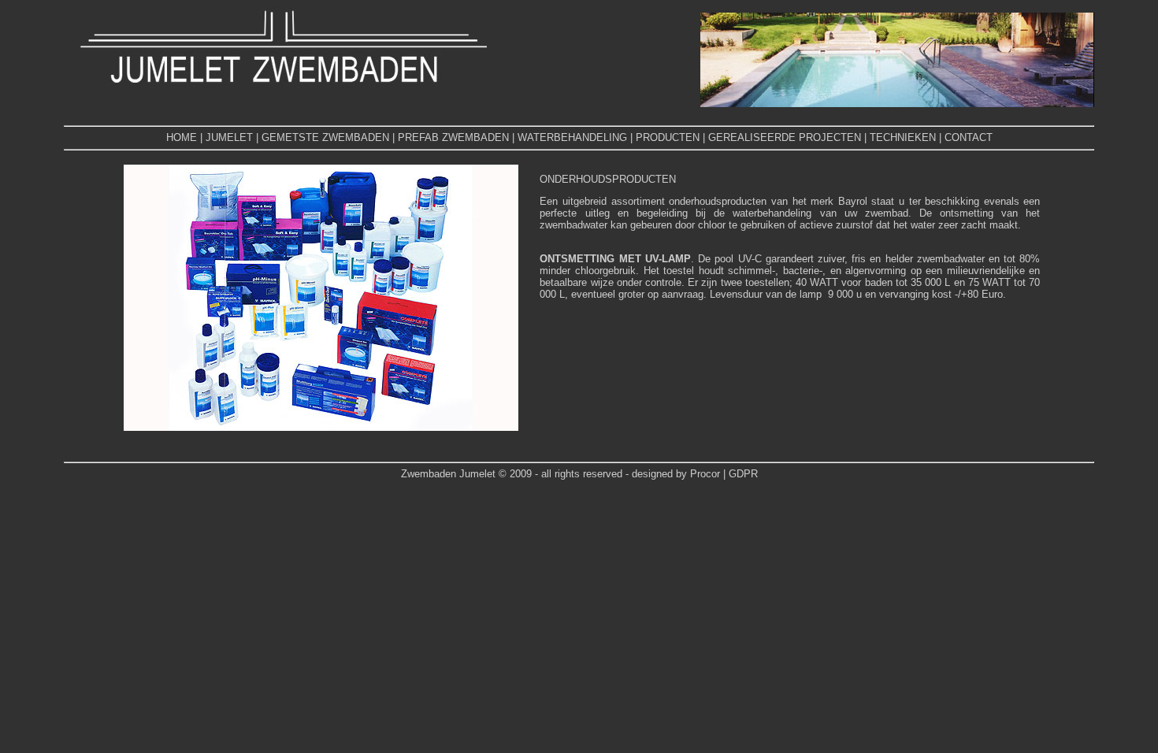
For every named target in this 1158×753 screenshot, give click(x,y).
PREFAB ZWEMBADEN (453, 137)
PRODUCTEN (668, 137)
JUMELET (229, 137)
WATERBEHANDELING (572, 137)
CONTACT (969, 137)
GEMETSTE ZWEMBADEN (325, 137)
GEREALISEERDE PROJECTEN (784, 137)
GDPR (743, 474)
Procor (706, 474)
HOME (181, 137)
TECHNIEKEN (903, 137)
